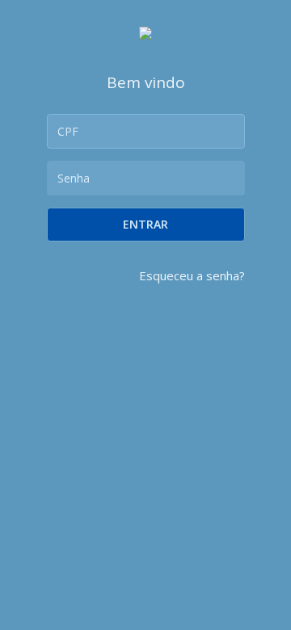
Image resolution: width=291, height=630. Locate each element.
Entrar (145, 224)
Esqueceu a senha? (192, 275)
